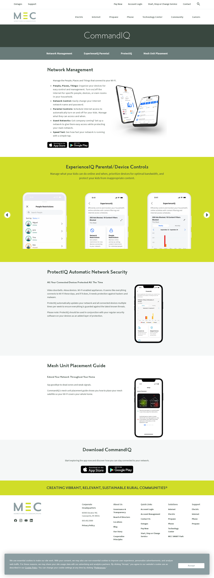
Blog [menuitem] (115, 526)
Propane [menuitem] (113, 16)
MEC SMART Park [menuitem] (176, 536)
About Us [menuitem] (117, 504)
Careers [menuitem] (196, 16)
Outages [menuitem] (18, 3)
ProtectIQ (126, 53)
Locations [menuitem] (117, 522)
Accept (191, 565)
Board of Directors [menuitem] (121, 517)
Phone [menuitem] (130, 16)
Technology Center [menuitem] (152, 16)
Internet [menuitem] (96, 16)
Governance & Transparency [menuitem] (119, 511)
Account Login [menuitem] (135, 3)
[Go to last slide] (7, 215)
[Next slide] (206, 215)
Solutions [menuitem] (173, 504)
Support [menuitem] (32, 3)
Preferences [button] (100, 567)
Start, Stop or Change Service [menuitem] (162, 3)
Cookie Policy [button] (31, 567)
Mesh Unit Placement (156, 53)
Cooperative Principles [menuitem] (118, 538)
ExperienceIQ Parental (96, 53)
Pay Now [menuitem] (118, 3)
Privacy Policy (88, 525)
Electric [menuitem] (79, 16)
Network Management (59, 53)
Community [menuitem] (177, 16)
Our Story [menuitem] (117, 531)
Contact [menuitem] (187, 3)
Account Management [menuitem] (150, 514)
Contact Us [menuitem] (145, 519)
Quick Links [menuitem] (146, 504)
